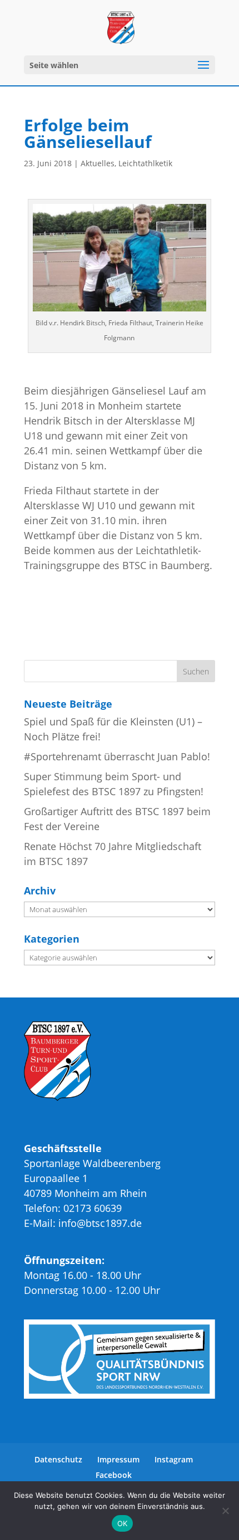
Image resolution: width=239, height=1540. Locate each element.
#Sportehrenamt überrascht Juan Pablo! (117, 756)
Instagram (174, 1459)
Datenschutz (58, 1459)
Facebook (114, 1475)
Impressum (118, 1459)
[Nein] (225, 1510)
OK (122, 1523)
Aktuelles (97, 163)
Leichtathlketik (145, 163)
